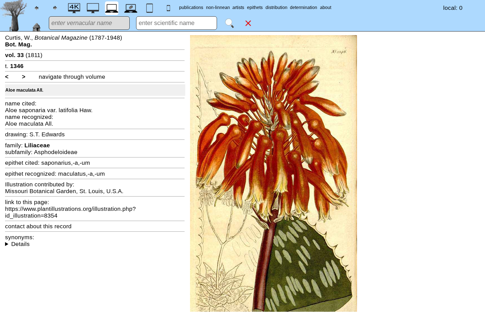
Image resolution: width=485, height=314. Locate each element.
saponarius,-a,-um (65, 162)
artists (238, 7)
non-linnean (218, 7)
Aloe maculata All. (24, 90)
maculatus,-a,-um (81, 173)
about (325, 7)
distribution (276, 7)
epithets (255, 7)
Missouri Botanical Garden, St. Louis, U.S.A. (64, 191)
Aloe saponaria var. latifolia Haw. (49, 110)
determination (303, 7)
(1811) (23, 55)
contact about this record (38, 226)
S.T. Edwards (47, 134)
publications (191, 7)
